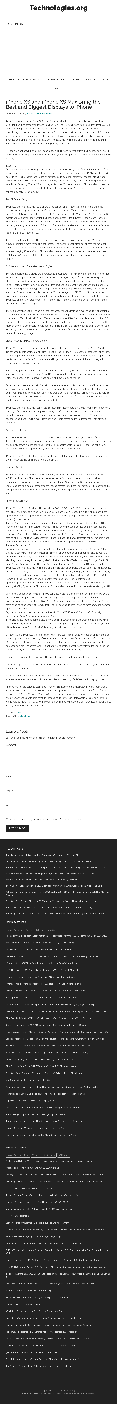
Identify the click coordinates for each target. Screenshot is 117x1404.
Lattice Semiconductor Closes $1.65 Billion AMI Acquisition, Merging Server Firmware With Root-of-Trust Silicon (56, 1039)
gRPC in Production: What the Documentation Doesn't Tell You (33, 1352)
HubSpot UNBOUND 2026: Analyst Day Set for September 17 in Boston (37, 1297)
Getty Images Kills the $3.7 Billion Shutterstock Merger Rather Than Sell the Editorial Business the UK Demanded (55, 1181)
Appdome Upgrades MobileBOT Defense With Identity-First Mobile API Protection (41, 1332)
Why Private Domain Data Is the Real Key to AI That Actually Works (35, 1311)
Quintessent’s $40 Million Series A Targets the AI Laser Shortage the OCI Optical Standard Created (49, 861)
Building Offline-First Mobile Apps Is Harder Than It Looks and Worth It (37, 1128)
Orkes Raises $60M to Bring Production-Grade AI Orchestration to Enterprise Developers (45, 1318)
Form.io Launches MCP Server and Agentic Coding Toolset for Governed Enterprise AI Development (50, 1325)
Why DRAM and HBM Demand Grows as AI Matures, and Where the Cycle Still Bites (42, 880)
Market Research (63, 1394)
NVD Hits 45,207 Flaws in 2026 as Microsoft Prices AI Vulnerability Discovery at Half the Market (48, 1046)
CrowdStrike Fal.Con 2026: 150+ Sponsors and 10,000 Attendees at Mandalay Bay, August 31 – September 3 (54, 1004)
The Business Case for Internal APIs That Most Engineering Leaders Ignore (39, 1366)
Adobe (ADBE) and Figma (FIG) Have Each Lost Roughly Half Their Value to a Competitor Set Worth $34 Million (55, 1175)
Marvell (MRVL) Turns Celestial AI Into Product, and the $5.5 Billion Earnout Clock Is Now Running (49, 907)
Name (10, 776)
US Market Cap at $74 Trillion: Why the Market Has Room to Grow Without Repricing (43, 963)
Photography (89, 1394)
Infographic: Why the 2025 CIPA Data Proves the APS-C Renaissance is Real (39, 1209)
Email (9, 791)
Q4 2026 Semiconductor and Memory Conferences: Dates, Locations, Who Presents (43, 1243)
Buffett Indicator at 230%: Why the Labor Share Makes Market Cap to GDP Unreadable (43, 970)
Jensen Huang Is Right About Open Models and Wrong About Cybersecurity (39, 1059)
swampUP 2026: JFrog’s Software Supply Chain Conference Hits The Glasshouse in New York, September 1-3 (55, 1230)
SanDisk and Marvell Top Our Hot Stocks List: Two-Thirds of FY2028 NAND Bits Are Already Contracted (52, 956)
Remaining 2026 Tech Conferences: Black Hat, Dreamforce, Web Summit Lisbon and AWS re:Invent (50, 1284)
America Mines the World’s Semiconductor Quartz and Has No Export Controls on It (43, 984)
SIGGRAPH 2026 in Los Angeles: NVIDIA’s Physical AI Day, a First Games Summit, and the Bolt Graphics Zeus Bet (56, 1267)
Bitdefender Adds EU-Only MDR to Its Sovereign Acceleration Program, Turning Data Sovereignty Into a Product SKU (57, 1032)
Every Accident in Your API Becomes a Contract (27, 1304)
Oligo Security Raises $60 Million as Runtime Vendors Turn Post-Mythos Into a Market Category (48, 1018)
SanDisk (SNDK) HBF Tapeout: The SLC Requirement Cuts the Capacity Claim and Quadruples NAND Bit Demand (55, 867)
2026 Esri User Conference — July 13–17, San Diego (29, 1290)
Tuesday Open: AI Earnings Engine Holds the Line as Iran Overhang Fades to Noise (42, 1195)
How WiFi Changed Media (17, 1216)
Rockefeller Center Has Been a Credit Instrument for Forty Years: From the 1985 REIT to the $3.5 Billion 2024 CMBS (56, 936)
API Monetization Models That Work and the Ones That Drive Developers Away (40, 1345)
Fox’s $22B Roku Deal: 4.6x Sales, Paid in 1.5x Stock (29, 1188)
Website (10, 805)
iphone (27, 716)
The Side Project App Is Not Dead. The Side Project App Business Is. (36, 1114)
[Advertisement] (58, 53)
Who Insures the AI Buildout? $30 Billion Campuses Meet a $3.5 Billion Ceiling (40, 943)
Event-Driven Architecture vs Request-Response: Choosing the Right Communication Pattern (47, 1359)
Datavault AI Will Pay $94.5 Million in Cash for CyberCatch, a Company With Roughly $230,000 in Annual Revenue (56, 1011)
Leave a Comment (44, 113)
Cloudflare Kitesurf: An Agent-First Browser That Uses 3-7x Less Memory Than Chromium (46, 1073)
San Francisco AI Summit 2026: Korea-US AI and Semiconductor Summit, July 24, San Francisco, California (54, 1260)
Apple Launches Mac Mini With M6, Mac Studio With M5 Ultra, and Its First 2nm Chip (43, 855)
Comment (11, 745)
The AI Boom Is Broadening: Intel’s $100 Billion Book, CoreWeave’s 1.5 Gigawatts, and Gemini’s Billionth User (54, 886)
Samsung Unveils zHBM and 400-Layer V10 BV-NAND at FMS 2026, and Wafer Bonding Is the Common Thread (55, 913)
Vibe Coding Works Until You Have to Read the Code (29, 1080)
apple (20, 716)
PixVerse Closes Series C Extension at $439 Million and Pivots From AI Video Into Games (45, 1094)
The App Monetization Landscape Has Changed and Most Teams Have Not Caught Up (44, 1121)
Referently (77, 1394)
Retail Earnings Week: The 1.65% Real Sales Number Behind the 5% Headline (39, 949)
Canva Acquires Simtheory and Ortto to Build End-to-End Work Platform (38, 1223)
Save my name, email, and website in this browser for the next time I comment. (49, 819)
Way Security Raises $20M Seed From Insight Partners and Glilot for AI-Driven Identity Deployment (49, 1052)
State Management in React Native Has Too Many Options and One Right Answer (42, 1135)
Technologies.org (58, 8)
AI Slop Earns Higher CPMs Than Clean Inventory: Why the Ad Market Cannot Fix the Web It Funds (49, 1161)
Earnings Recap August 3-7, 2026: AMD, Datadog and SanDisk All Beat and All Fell (42, 997)
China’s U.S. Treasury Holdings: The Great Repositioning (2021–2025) (37, 1202)
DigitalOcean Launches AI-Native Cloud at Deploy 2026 (30, 1101)
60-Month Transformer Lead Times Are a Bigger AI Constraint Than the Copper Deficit (44, 977)
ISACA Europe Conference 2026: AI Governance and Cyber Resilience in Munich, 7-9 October (46, 1025)
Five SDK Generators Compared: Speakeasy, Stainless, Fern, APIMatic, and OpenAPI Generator (47, 1339)
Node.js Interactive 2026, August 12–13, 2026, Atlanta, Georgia (33, 1236)
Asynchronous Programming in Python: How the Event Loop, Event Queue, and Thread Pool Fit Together (52, 1087)
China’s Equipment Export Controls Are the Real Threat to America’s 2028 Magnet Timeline (46, 991)
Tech (19, 713)
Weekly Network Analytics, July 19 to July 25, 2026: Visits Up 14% (34, 1168)
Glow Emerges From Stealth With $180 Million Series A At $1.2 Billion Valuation (41, 1066)
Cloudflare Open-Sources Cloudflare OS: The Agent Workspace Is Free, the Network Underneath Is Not (51, 901)
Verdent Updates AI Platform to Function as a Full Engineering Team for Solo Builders (44, 1107)
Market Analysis (47, 1394)
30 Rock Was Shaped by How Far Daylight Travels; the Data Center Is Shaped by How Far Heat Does (50, 874)
